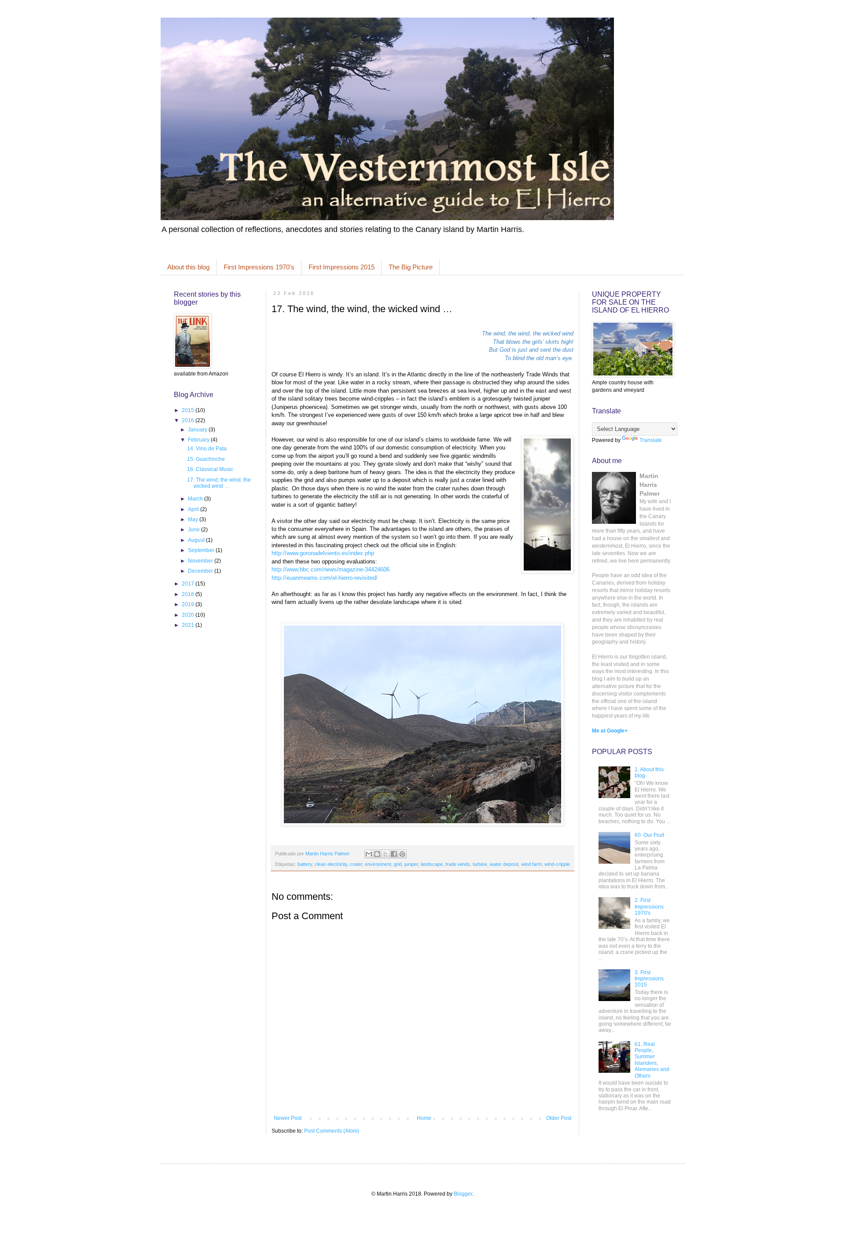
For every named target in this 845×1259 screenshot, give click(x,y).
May (193, 519)
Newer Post (287, 1118)
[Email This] (368, 854)
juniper (411, 864)
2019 (188, 604)
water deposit (504, 864)
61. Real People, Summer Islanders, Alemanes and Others (652, 1060)
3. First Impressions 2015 (649, 978)
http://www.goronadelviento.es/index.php (323, 553)
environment (378, 864)
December (201, 571)
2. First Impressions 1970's (649, 906)
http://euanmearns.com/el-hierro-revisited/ (325, 577)
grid (398, 864)
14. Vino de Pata (207, 448)
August (197, 540)
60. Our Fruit (649, 835)
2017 (188, 584)
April (194, 509)
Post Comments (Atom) (331, 1131)
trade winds (457, 864)
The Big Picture (411, 267)
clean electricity (331, 864)
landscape (432, 864)
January (198, 430)
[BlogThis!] (377, 854)
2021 (188, 625)
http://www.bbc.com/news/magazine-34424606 (330, 569)
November (201, 561)
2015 (188, 410)
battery (305, 864)
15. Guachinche (206, 459)
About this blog (188, 267)
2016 (188, 420)
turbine (480, 864)
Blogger (463, 1194)
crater (356, 864)
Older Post (558, 1118)
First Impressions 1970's (259, 267)
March (196, 499)
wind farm (531, 864)
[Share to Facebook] (393, 854)
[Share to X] (385, 854)
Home (424, 1118)
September (202, 550)
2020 (188, 615)
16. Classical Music (210, 469)
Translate (650, 440)
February (199, 440)
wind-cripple (557, 864)
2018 (188, 594)
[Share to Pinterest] (402, 854)
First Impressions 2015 (342, 267)
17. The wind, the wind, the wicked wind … (219, 483)
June (194, 529)
